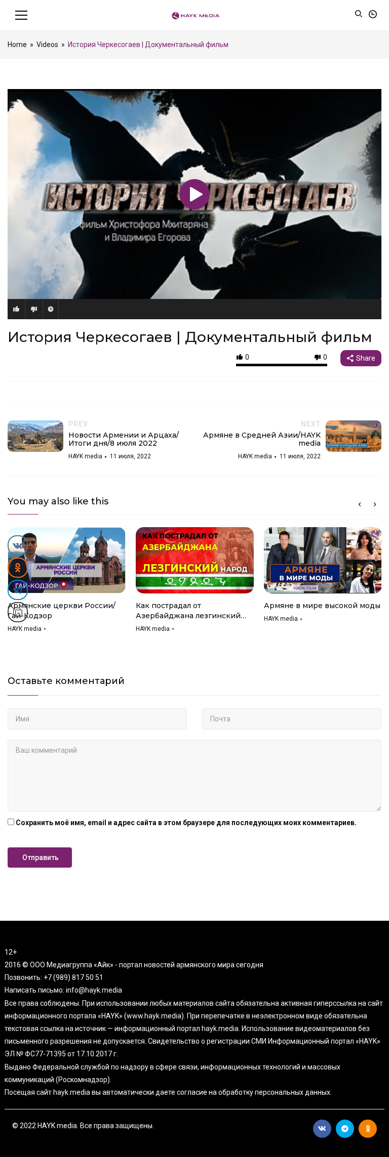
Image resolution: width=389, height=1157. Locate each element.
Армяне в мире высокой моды (322, 605)
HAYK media (25, 628)
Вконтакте (322, 1129)
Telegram (345, 1129)
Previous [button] (359, 504)
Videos (47, 44)
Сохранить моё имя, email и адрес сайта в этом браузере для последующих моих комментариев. (186, 823)
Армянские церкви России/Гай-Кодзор (61, 610)
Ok (368, 1129)
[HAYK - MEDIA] (195, 15)
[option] (67, 583)
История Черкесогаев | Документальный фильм (190, 337)
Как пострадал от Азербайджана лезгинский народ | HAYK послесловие (188, 611)
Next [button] (374, 504)
